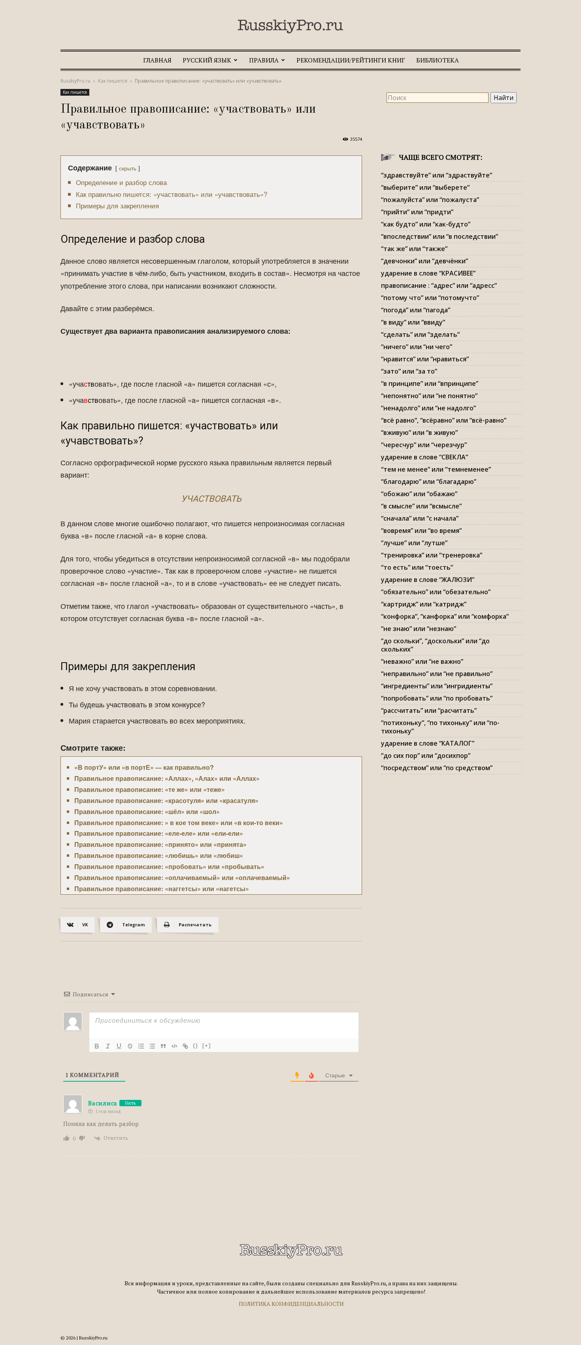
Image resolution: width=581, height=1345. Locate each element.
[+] (206, 1045)
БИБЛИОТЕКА (437, 60)
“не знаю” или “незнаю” (418, 628)
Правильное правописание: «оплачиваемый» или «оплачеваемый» (182, 877)
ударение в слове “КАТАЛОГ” (427, 743)
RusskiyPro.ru (75, 80)
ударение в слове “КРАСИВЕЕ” (428, 273)
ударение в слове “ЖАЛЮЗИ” (427, 579)
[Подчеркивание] (118, 1046)
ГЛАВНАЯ (157, 60)
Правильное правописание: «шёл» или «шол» (147, 811)
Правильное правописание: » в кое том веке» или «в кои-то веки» (178, 822)
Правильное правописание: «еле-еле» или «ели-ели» (158, 833)
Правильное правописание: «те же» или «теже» (149, 789)
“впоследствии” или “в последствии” (439, 236)
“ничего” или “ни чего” (416, 346)
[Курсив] (107, 1046)
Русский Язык (207, 60)
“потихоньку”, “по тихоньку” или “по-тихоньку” (440, 726)
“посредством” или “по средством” (436, 767)
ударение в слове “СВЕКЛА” (424, 457)
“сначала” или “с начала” (419, 518)
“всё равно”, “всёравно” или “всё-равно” (443, 420)
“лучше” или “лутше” (414, 542)
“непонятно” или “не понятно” (429, 395)
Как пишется (112, 80)
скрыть (127, 168)
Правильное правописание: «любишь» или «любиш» (158, 855)
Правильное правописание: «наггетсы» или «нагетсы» (161, 888)
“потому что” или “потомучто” (430, 297)
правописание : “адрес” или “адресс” (439, 285)
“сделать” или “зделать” (420, 334)
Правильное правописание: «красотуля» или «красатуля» (166, 800)
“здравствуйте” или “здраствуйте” (436, 175)
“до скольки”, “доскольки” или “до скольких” (435, 645)
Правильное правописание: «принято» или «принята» (160, 844)
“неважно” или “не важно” (422, 661)
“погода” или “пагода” (415, 310)
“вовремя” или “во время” (421, 530)
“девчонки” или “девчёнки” (424, 261)
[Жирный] (96, 1046)
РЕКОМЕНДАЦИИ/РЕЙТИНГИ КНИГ (350, 60)
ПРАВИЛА (264, 60)
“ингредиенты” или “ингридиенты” (436, 686)
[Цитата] (163, 1046)
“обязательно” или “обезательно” (435, 591)
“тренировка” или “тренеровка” (431, 555)
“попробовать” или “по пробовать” (436, 698)
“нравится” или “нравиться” (425, 359)
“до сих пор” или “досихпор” (425, 755)
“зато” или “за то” (409, 371)
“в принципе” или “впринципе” (429, 383)
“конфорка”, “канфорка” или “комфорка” (445, 616)
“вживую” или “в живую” (419, 432)
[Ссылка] (185, 1046)
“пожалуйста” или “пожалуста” (430, 199)
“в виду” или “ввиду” (413, 322)
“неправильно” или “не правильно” (436, 673)
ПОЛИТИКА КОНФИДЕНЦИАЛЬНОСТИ (291, 1303)
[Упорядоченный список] (141, 1046)
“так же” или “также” (414, 248)
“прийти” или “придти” (417, 212)
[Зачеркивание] (130, 1046)
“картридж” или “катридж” (423, 604)
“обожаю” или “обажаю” (419, 493)
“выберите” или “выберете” (425, 187)
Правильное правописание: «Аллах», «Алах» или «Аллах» (167, 778)
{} (195, 1045)
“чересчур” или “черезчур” (424, 444)
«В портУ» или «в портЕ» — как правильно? (144, 767)
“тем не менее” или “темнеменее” (436, 469)
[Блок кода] (174, 1046)
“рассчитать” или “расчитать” (429, 710)
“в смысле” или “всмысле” (421, 506)
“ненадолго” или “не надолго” (428, 408)
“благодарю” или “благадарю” (428, 481)
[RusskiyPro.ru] (290, 26)
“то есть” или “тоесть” (417, 567)
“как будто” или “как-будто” (425, 224)
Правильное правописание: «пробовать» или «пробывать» (169, 866)
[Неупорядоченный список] (152, 1046)
